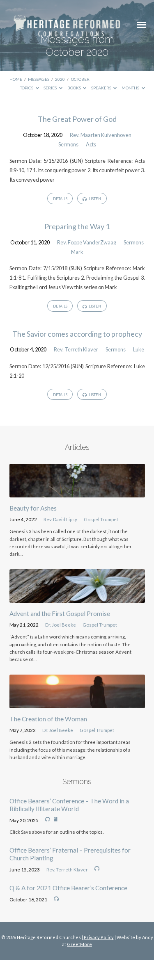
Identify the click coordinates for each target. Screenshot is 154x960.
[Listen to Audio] (47, 819)
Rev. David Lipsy (60, 519)
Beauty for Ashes (33, 508)
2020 (60, 79)
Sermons (68, 144)
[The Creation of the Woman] (77, 703)
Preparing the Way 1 (77, 226)
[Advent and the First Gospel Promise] (77, 598)
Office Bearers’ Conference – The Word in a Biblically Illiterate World (69, 804)
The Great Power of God (77, 118)
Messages (38, 79)
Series (50, 87)
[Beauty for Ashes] (77, 492)
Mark (77, 252)
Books (74, 87)
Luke (138, 349)
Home (15, 79)
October (80, 79)
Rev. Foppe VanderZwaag (86, 242)
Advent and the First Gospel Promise (59, 613)
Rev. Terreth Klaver (76, 349)
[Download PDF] (55, 819)
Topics (27, 87)
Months (131, 87)
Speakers (101, 87)
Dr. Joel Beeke (60, 624)
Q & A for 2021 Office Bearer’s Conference (68, 888)
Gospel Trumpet (101, 519)
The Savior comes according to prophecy (77, 333)
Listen (94, 198)
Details (60, 198)
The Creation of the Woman (48, 719)
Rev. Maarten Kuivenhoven (100, 135)
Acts (91, 144)
